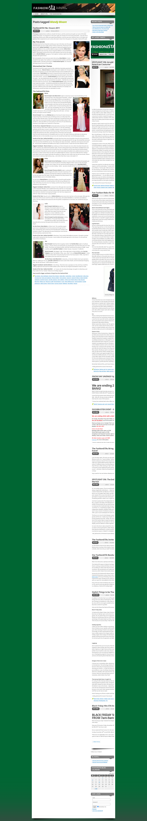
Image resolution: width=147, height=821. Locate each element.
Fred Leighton (63, 278)
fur (106, 369)
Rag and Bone (102, 371)
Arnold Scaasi (97, 185)
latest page (95, 577)
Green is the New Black (98, 32)
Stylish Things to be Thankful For (107, 592)
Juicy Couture (114, 698)
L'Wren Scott (68, 279)
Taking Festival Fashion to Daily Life (101, 27)
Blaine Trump (113, 185)
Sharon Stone (50, 283)
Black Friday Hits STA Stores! (105, 705)
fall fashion (96, 369)
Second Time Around (112, 404)
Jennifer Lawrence (53, 279)
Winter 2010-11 (55, 31)
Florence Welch (55, 278)
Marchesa (37, 281)
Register (94, 809)
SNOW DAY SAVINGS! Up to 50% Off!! (109, 376)
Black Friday (96, 698)
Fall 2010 (112, 67)
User (93, 797)
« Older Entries (96, 741)
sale (106, 404)
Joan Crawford (108, 187)
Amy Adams (37, 276)
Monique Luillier (49, 281)
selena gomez (43, 283)
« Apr (96, 788)
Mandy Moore (74, 279)
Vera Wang (70, 283)
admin (48, 31)
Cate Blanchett (78, 276)
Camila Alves (68, 276)
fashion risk (102, 369)
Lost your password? (97, 810)
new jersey (96, 700)
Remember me (102, 807)
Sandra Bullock (78, 281)
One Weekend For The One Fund (100, 28)
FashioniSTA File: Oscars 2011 (46, 28)
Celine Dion (85, 276)
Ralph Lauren (110, 371)
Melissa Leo (42, 281)
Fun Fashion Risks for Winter (105, 192)
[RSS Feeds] (110, 12)
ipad (109, 698)
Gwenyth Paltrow (76, 278)
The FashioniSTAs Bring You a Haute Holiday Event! (112, 449)
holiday (106, 698)
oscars (62, 281)
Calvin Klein (62, 276)
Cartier (73, 276)
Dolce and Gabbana (46, 278)
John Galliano (61, 279)
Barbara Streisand (105, 185)
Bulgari (57, 276)
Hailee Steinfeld (83, 278)
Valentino (65, 283)
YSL (107, 700)
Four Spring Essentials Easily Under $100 (102, 25)
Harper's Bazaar (101, 187)
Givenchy (69, 278)
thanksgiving (102, 700)
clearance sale (101, 404)
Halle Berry (37, 279)
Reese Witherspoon (69, 281)
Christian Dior (38, 278)
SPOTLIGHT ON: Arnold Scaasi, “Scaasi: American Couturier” (110, 63)
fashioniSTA (103, 46)
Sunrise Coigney (58, 283)
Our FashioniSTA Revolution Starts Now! (110, 555)
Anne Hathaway (44, 276)
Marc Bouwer (81, 279)
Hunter (109, 369)
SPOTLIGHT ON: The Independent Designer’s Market (112, 480)
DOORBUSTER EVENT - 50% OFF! (106, 409)
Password (94, 802)
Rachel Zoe (96, 371)
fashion (102, 698)
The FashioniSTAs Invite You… (105, 539)
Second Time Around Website (99, 762)
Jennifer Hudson (44, 279)
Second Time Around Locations (100, 760)
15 (99, 782)
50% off (95, 404)
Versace (75, 283)
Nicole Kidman (57, 281)
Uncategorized (114, 453)
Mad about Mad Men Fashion (99, 30)
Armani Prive (52, 276)
